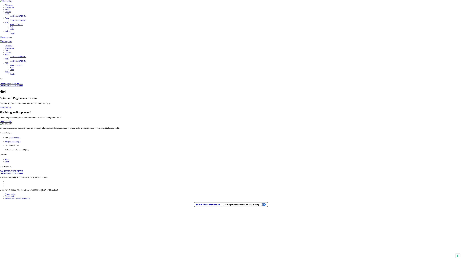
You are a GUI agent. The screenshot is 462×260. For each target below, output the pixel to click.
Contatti (8, 12)
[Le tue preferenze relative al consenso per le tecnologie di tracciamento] (458, 256)
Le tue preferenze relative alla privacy (241, 204)
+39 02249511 (15, 137)
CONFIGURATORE (18, 16)
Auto (7, 18)
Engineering (9, 7)
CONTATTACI (6, 122)
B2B (6, 22)
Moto (7, 14)
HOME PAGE (5, 107)
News (7, 9)
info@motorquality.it (13, 141)
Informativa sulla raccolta (208, 204)
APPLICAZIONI (16, 25)
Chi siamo (9, 5)
